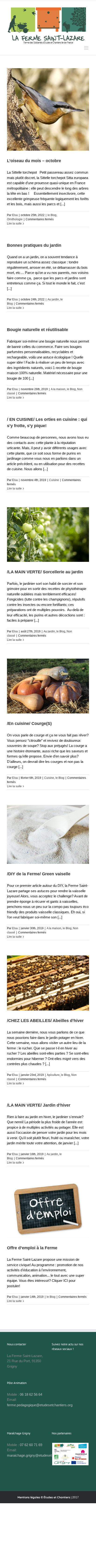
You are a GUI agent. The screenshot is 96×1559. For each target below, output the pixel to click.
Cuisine (54, 480)
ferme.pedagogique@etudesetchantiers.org (39, 1405)
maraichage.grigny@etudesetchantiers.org (39, 1455)
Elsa (15, 215)
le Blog (52, 215)
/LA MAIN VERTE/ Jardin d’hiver (38, 1105)
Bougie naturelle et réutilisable (37, 329)
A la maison (58, 389)
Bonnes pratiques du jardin (34, 245)
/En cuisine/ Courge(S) (29, 723)
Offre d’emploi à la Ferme (32, 1248)
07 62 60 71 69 (31, 1445)
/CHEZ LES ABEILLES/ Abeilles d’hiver (45, 1020)
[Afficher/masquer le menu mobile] (86, 47)
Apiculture (53, 1075)
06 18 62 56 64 (31, 1394)
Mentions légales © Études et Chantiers (43, 1497)
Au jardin (53, 299)
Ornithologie (15, 219)
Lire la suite (14, 223)
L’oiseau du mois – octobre (34, 160)
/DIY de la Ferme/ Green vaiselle (38, 874)
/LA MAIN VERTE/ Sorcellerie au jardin (45, 572)
